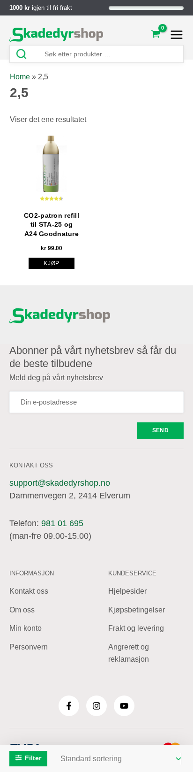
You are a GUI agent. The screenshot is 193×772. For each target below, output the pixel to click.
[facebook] (69, 706)
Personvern (28, 647)
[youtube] (124, 706)
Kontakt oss (28, 591)
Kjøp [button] (51, 263)
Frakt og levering (136, 628)
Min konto (25, 628)
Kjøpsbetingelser (136, 610)
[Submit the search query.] (24, 54)
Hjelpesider (127, 591)
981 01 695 (62, 523)
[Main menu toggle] (174, 35)
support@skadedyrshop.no (59, 483)
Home (20, 77)
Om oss (22, 610)
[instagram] (96, 706)
